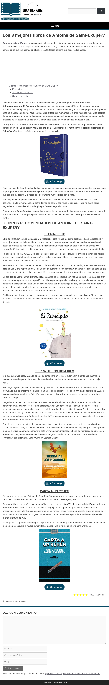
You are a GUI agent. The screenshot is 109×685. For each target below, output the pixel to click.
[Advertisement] (54, 68)
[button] (54, 181)
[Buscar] (101, 11)
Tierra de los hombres (22, 92)
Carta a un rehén (20, 96)
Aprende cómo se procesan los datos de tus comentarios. (72, 673)
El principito (17, 89)
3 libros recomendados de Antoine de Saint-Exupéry (33, 86)
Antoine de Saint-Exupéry (16, 43)
